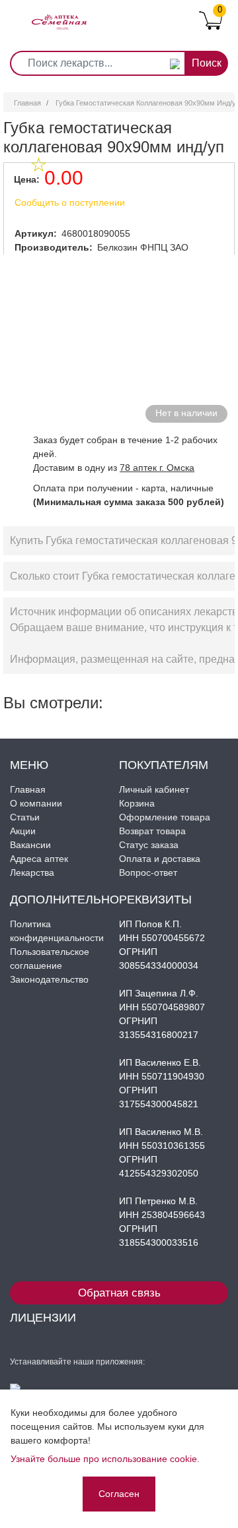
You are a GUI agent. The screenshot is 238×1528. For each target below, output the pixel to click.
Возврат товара (152, 831)
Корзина (137, 803)
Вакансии (30, 845)
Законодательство (49, 979)
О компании (36, 803)
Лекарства (32, 872)
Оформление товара (164, 817)
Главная (27, 103)
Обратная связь (119, 1293)
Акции (23, 831)
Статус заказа (148, 845)
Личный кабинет (154, 789)
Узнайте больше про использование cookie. (105, 1458)
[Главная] (59, 11)
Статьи (25, 817)
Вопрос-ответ (148, 872)
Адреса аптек (39, 858)
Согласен (119, 1493)
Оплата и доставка (159, 858)
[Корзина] (210, 20)
